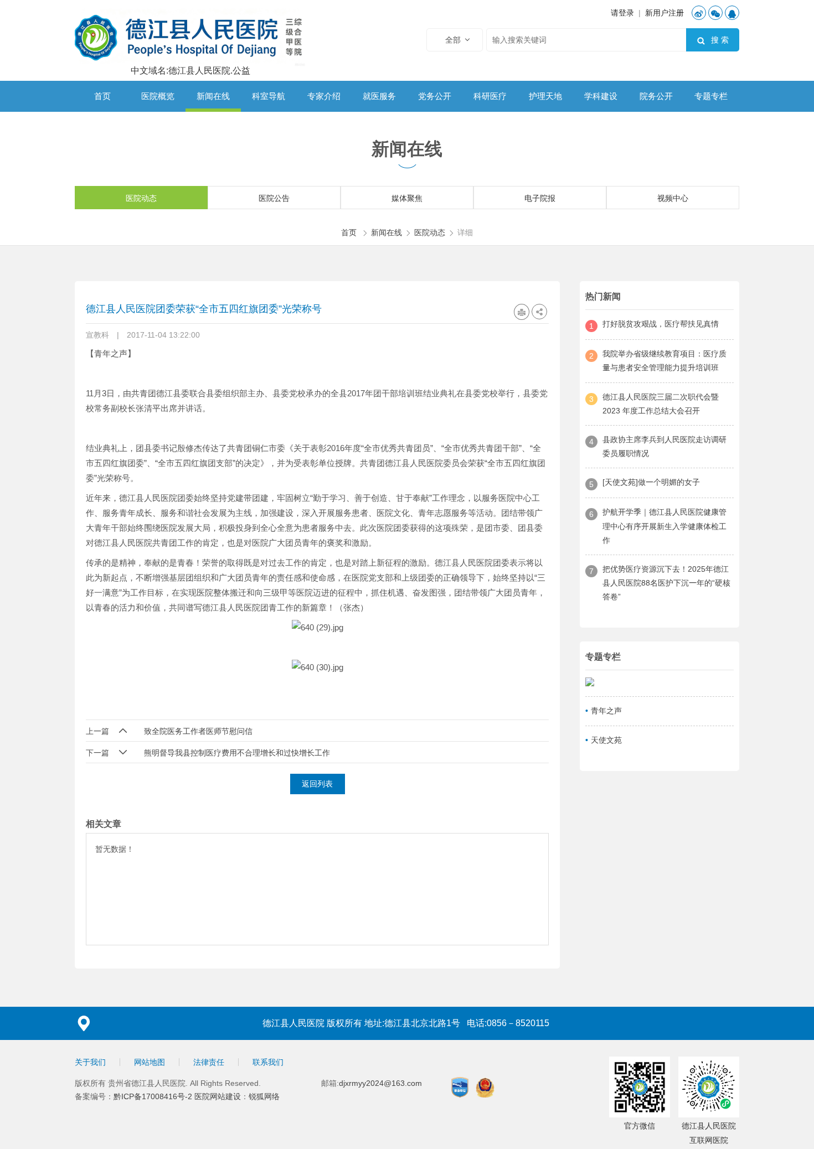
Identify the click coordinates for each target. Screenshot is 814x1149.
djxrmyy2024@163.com (380, 1083)
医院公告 (274, 198)
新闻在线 (386, 232)
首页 (349, 232)
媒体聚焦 (407, 198)
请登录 (622, 12)
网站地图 (149, 1062)
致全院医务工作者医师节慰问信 (198, 731)
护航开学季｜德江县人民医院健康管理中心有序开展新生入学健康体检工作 (664, 526)
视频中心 (672, 198)
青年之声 (606, 710)
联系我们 (268, 1062)
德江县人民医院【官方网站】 (190, 36)
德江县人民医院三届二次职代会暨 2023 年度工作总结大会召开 (660, 403)
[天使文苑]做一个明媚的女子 (651, 482)
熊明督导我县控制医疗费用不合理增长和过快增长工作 (237, 752)
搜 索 (713, 40)
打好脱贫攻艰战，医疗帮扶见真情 (660, 323)
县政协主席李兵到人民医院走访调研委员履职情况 (664, 446)
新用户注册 (664, 12)
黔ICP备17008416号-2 (154, 1096)
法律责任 (208, 1062)
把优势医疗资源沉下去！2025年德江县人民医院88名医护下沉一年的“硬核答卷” (666, 583)
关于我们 (90, 1062)
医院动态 (141, 198)
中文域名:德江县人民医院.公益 (190, 70)
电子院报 (539, 198)
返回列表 (317, 783)
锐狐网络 (264, 1096)
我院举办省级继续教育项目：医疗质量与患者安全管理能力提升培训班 (664, 360)
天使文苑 (606, 740)
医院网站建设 (217, 1096)
